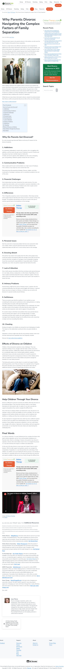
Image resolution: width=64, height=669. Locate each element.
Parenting (13, 516)
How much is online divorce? (9, 101)
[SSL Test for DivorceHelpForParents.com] (32, 661)
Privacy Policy (52, 643)
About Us (35, 643)
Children (5, 517)
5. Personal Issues (7, 116)
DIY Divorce (8, 516)
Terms (50, 645)
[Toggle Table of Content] (24, 105)
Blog (17, 654)
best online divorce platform (15, 338)
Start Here (18, 655)
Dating (18, 648)
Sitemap (29, 668)
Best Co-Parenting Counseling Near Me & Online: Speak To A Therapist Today (52, 60)
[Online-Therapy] (9, 205)
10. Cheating (6, 125)
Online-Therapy (22, 224)
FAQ (17, 652)
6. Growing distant (7, 118)
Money (18, 645)
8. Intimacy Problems (8, 121)
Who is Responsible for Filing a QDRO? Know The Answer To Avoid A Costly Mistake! (52, 51)
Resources (18, 643)
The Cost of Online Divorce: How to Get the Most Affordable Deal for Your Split (53, 41)
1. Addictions (6, 109)
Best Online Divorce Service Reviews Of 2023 (52, 44)
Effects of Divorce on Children (10, 127)
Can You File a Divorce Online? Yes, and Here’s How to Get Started (52, 38)
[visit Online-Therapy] (52, 20)
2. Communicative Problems (9, 110)
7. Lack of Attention (7, 119)
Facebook (2, 643)
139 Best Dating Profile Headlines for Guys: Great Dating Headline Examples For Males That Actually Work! (53, 35)
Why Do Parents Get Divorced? (10, 107)
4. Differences (6, 114)
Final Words (6, 130)
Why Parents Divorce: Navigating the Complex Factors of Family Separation (51, 31)
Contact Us (35, 645)
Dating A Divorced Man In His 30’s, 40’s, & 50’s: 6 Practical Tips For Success (52, 57)
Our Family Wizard (31, 559)
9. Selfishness (6, 123)
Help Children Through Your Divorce (11, 128)
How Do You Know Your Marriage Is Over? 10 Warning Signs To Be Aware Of (52, 47)
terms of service (59, 666)
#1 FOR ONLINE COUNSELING (31, 207)
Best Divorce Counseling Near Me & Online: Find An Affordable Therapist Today (52, 54)
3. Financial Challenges (8, 112)
